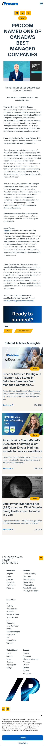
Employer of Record (31, 591)
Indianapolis (11, 665)
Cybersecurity (11, 609)
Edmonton (27, 656)
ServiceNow (11, 640)
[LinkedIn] (22, 13)
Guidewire (10, 623)
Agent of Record (29, 588)
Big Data (9, 606)
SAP (8, 637)
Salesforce (10, 634)
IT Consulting (28, 585)
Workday (9, 643)
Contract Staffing (29, 574)
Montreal (26, 662)
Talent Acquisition (24, 331)
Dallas (8, 659)
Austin (9, 653)
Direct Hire (27, 576)
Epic (8, 620)
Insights (9, 574)
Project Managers (13, 632)
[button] (41, 715)
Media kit (10, 588)
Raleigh (9, 668)
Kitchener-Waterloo (30, 659)
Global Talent (28, 582)
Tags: (5, 326)
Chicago (9, 656)
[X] (28, 13)
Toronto (26, 670)
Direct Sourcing (29, 579)
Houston (9, 662)
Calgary (26, 653)
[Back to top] (41, 558)
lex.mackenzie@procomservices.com (19, 301)
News (22, 18)
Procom (6, 231)
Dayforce (10, 612)
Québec (26, 668)
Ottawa (26, 665)
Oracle (8, 629)
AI (7, 603)
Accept (23, 738)
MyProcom (10, 585)
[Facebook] (16, 13)
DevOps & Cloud (12, 614)
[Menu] (41, 3)
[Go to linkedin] (3, 709)
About (8, 576)
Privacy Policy (22, 743)
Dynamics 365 (12, 617)
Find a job (10, 582)
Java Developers (12, 626)
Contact (9, 579)
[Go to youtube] (7, 709)
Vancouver (27, 673)
